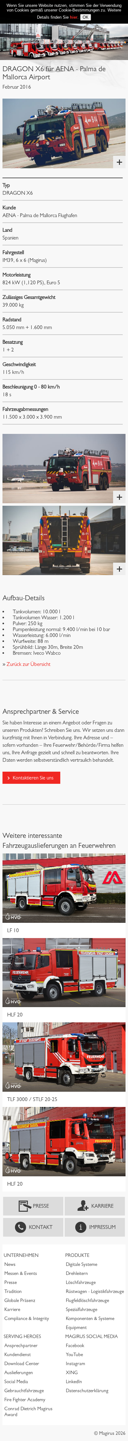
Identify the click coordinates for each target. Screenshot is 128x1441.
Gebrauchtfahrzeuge (24, 1390)
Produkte (77, 1255)
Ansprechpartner (21, 1345)
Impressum (102, 1227)
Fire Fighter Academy (24, 1399)
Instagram (75, 1363)
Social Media (16, 1381)
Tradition (13, 1291)
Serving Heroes (22, 1336)
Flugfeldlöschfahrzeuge (87, 1300)
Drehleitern (77, 1273)
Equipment (76, 1327)
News (10, 1264)
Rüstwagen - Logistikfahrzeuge (95, 1291)
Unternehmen (21, 1255)
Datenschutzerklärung (87, 1390)
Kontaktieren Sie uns (33, 778)
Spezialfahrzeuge (81, 1309)
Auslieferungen (18, 1372)
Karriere (102, 1206)
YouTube (74, 1354)
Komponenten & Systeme (90, 1318)
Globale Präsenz (19, 1300)
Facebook (75, 1345)
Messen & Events (20, 1273)
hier (73, 17)
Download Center (21, 1363)
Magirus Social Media (91, 1336)
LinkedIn (74, 1381)
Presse (41, 1206)
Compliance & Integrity (26, 1318)
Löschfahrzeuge (81, 1282)
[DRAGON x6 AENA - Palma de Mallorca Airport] (64, 133)
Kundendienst (17, 1354)
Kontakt (41, 1227)
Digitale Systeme (81, 1264)
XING (72, 1372)
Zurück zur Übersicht (27, 664)
